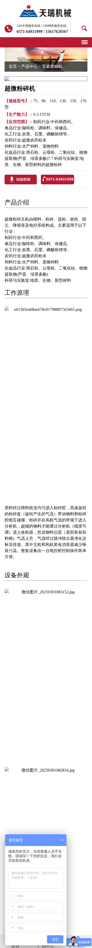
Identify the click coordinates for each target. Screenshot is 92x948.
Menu (84, 40)
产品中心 (29, 66)
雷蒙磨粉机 (52, 66)
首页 (13, 66)
